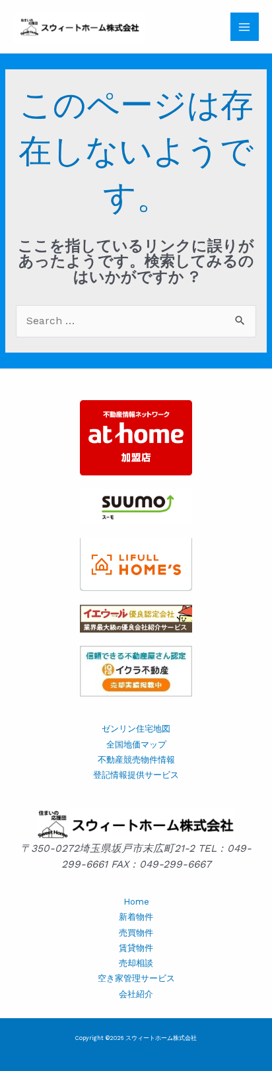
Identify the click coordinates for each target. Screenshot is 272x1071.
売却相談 (136, 963)
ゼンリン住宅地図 (136, 729)
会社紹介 (136, 994)
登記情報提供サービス (136, 775)
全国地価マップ (136, 744)
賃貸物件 (136, 948)
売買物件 (136, 933)
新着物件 (136, 917)
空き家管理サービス (136, 978)
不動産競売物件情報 (136, 760)
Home (136, 902)
